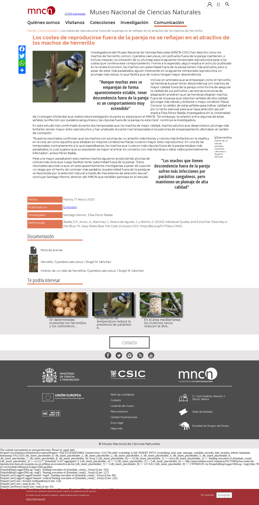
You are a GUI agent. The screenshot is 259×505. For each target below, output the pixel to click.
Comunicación (169, 22)
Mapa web (116, 428)
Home (31, 30)
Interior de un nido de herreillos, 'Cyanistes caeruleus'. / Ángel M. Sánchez (92, 270)
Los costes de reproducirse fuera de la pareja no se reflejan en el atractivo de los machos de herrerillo (132, 30)
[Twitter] (22, 56)
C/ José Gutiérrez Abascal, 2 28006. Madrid (208, 398)
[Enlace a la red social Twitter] (119, 355)
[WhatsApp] (22, 63)
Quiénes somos (43, 22)
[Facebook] (22, 49)
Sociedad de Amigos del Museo (210, 425)
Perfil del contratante (122, 394)
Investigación (135, 22)
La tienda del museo (122, 406)
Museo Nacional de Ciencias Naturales (145, 12)
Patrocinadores (119, 411)
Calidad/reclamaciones (124, 417)
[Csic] (128, 374)
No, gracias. (207, 494)
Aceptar (224, 495)
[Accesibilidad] (51, 415)
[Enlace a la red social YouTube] (151, 355)
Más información (35, 499)
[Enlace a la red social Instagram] (129, 355)
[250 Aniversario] (73, 14)
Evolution (70, 207)
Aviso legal (117, 423)
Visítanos (74, 22)
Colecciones (102, 22)
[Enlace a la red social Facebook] (108, 355)
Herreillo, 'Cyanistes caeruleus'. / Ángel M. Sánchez (76, 262)
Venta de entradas (202, 411)
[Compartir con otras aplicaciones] (22, 70)
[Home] (41, 10)
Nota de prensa (51, 250)
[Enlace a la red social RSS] (140, 355)
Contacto (129, 342)
